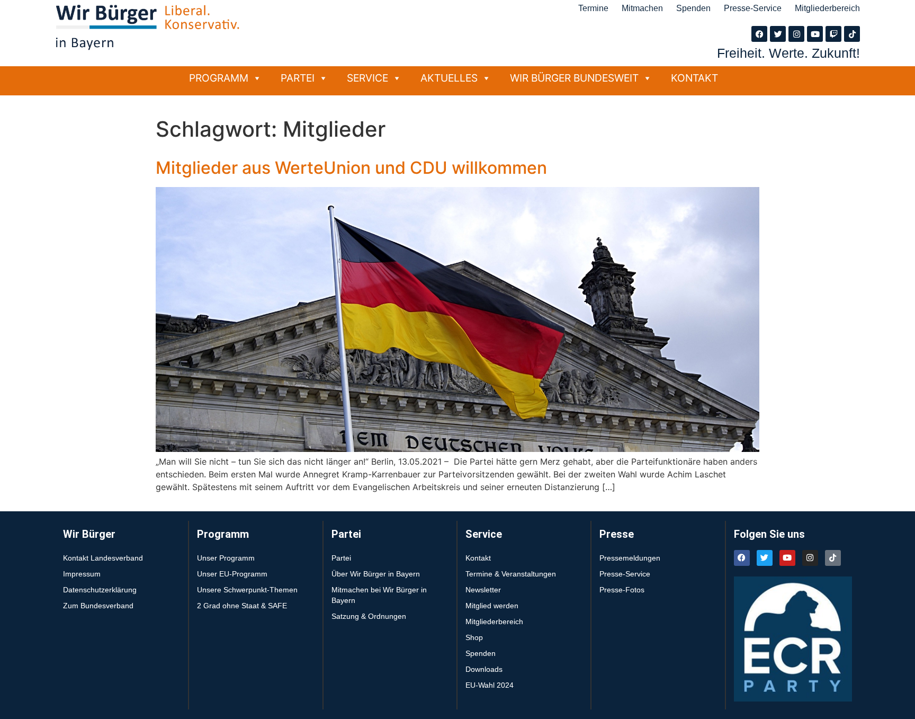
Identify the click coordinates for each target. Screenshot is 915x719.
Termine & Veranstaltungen (510, 574)
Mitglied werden (491, 605)
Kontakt (694, 78)
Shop (474, 637)
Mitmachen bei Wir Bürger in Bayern (379, 595)
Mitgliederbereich (827, 8)
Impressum (82, 574)
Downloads (484, 669)
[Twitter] (778, 34)
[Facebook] (759, 34)
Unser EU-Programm (232, 574)
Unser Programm (226, 558)
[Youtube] (815, 34)
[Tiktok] (852, 34)
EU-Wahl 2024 (489, 685)
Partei (298, 78)
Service (367, 78)
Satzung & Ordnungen (368, 616)
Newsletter (483, 589)
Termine (593, 8)
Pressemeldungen (629, 558)
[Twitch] (833, 34)
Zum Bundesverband (98, 605)
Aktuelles (449, 78)
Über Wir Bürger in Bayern (375, 574)
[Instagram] (796, 34)
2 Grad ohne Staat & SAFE (242, 605)
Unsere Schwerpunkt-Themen (247, 589)
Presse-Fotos (621, 589)
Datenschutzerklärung (100, 589)
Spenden (693, 8)
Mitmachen (642, 8)
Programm (218, 78)
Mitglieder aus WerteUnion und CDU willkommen (351, 167)
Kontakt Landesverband (103, 558)
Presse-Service (753, 8)
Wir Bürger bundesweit (574, 78)
